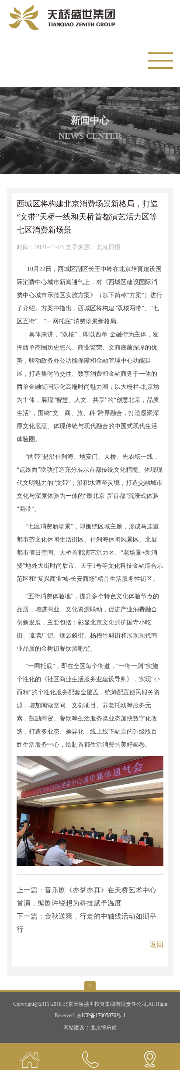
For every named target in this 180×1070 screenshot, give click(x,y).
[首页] (30, 1056)
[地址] (150, 1056)
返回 (156, 944)
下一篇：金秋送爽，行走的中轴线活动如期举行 (86, 922)
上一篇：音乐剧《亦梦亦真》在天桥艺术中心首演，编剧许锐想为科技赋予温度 (86, 896)
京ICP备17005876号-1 (101, 1015)
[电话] (90, 1056)
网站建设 (73, 1028)
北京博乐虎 (103, 1028)
